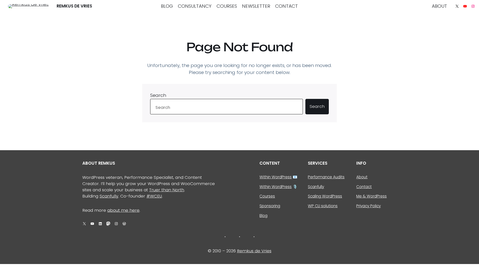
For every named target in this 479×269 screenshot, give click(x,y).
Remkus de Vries (74, 6)
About (361, 177)
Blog (263, 215)
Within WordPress (275, 177)
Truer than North (166, 190)
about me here (123, 210)
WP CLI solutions (323, 205)
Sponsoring (269, 205)
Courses (267, 196)
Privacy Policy (368, 205)
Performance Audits (326, 177)
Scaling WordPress (325, 196)
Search (158, 95)
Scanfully (109, 196)
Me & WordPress (371, 196)
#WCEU (154, 196)
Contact (364, 186)
